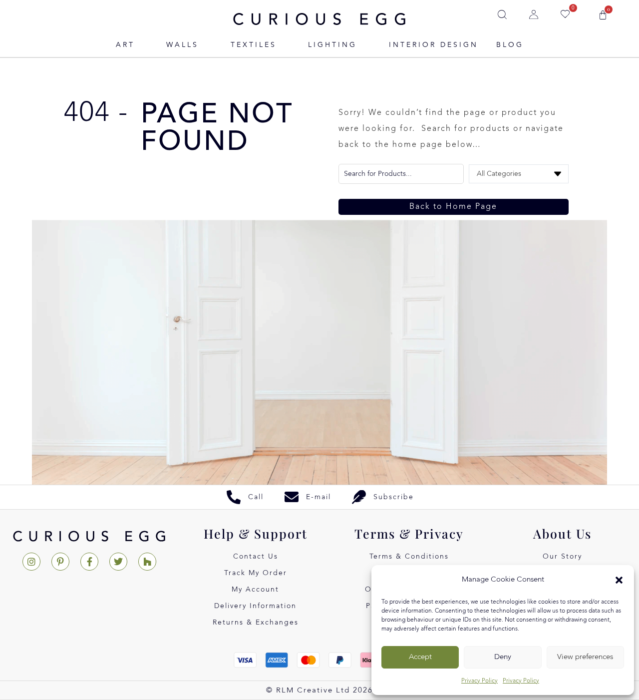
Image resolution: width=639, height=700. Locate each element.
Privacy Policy (479, 681)
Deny (502, 657)
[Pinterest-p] (60, 562)
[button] (619, 580)
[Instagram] (31, 562)
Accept (420, 657)
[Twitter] (118, 562)
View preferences (585, 657)
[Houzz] (147, 562)
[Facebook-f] (89, 562)
